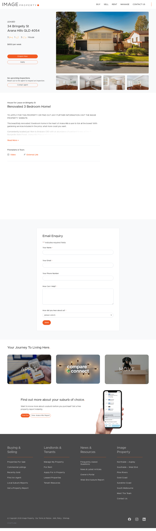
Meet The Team (124, 493)
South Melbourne (125, 488)
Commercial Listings (16, 467)
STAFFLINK (11, 523)
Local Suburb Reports (17, 483)
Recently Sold (13, 472)
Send (47, 322)
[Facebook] (129, 519)
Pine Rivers (122, 472)
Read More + (13, 140)
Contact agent (22, 85)
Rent (114, 4)
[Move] (127, 369)
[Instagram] (136, 519)
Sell (106, 4)
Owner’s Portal (87, 475)
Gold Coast (122, 478)
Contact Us (139, 4)
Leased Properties (52, 478)
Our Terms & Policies (43, 518)
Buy (98, 4)
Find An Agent (14, 478)
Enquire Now (23, 56)
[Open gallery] (102, 42)
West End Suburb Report (92, 480)
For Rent (48, 467)
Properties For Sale (16, 462)
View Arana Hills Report (40, 415)
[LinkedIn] (143, 519)
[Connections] (78, 369)
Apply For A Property (54, 472)
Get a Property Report (18, 488)
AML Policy (57, 518)
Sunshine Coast (124, 483)
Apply (22, 62)
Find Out (25, 415)
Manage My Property (54, 462)
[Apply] (29, 369)
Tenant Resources (52, 483)
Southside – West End (127, 467)
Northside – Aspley (126, 462)
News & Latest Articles (90, 469)
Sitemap (66, 518)
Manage (125, 4)
